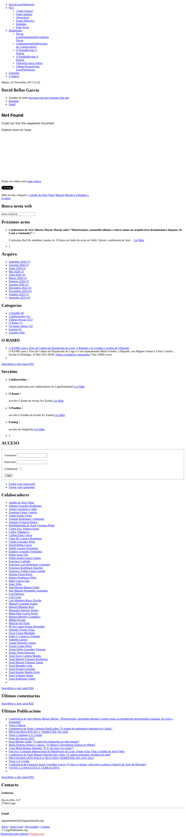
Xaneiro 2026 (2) (19, 284)
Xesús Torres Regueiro (22, 652)
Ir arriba (6, 198)
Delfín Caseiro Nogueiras (23, 548)
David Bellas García (20, 545)
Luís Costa (15, 597)
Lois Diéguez (16, 593)
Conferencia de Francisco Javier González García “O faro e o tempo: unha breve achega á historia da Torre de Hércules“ (78, 764)
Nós (11, 7)
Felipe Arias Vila (18, 554)
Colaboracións (31, 45)
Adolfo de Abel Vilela (21, 502)
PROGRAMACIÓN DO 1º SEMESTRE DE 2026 (38, 731)
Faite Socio (22, 27)
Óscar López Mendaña (22, 633)
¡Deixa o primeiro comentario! (73, 354)
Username (10, 455)
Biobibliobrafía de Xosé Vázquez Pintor (32, 525)
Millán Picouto (17, 620)
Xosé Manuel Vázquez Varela (26, 662)
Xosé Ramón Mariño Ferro (24, 672)
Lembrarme (11, 468)
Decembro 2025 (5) (20, 287)
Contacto (14, 76)
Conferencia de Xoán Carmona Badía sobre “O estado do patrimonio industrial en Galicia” (61, 728)
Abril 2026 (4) (17, 274)
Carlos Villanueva (19, 531)
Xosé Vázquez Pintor (21, 675)
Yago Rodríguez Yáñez (22, 678)
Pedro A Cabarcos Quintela (24, 636)
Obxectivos (22, 17)
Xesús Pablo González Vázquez (27, 649)
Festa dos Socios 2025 (21, 738)
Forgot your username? (22, 487)
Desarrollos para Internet (22, 833)
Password (9, 462)
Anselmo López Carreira (23, 512)
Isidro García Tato (19, 580)
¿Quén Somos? (24, 11)
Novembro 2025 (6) (20, 291)
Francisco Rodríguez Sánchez (26, 567)
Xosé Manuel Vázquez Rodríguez (28, 659)
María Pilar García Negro (23, 613)
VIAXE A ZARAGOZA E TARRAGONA (34, 767)
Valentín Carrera (18, 639)
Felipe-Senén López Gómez (25, 558)
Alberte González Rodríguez (25, 505)
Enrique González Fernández (25, 551)
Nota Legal (16, 826)
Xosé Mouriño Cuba (20, 665)
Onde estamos (24, 14)
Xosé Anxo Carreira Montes (25, 655)
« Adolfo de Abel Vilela (41, 195)
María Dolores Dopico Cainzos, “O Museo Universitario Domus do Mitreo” (52, 744)
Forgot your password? (22, 483)
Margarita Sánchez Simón (23, 610)
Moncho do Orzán (19, 623)
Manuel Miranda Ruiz (21, 606)
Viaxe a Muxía (17, 725)
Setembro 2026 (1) (19, 261)
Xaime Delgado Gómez (22, 642)
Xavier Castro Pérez (20, 646)
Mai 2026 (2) (16, 271)
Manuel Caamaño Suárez (23, 603)
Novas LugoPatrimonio (32, 37)
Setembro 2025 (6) (19, 297)
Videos (29, 63)
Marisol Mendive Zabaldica (24, 616)
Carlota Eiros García (20, 535)
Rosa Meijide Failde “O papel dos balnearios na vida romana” (44, 741)
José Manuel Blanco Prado (24, 587)
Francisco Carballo (19, 561)
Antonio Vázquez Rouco (23, 522)
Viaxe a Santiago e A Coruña (25, 735)
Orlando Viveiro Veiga (22, 629)
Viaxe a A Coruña (19, 761)
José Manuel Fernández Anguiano (28, 590)
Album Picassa (28, 68)
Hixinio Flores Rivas (21, 574)
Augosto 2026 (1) (19, 265)
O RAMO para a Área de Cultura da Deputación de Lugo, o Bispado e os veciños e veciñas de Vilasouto (69, 348)
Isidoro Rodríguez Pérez (23, 577)
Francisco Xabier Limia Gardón (27, 571)
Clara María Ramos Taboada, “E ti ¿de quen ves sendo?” (41, 748)
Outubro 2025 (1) (19, 294)
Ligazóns (14, 72)
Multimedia (15, 30)
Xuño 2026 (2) (17, 268)
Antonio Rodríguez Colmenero (26, 518)
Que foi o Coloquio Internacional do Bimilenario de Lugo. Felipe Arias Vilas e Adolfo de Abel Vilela (66, 751)
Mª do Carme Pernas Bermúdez (27, 626)
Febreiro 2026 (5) (19, 281)
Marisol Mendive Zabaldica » (72, 195)
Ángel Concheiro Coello (23, 509)
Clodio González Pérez (22, 541)
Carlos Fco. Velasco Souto (24, 528)
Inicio (21, 4)
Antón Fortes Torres (20, 515)
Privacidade (31, 826)
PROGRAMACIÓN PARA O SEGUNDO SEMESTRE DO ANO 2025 (51, 757)
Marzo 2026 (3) (18, 278)
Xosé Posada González (22, 668)
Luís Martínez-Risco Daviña (25, 600)
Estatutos (21, 24)
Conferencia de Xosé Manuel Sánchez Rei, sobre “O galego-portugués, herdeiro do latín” (60, 754)
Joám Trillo (15, 584)
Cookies (45, 826)
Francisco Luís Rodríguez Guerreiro (29, 564)
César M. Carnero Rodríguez (25, 538)
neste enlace (34, 181)
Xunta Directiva (25, 20)
